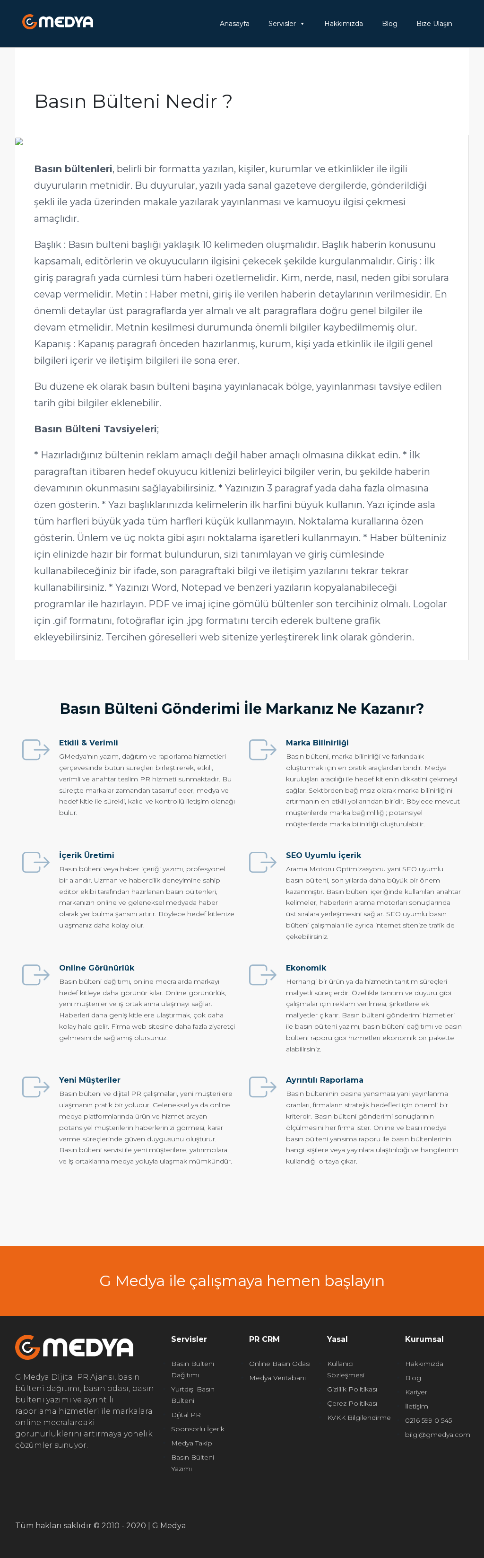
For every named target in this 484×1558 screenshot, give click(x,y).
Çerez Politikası (352, 1403)
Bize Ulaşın (434, 23)
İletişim (416, 1406)
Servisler (282, 23)
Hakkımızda (343, 23)
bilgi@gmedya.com (437, 1434)
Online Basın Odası (280, 1363)
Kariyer (416, 1392)
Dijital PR (186, 1414)
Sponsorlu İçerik (198, 1429)
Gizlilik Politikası (352, 1389)
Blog (390, 23)
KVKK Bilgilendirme (359, 1417)
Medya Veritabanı (277, 1378)
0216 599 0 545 (428, 1420)
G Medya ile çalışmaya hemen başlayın (242, 1280)
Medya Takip (191, 1443)
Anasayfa (235, 23)
